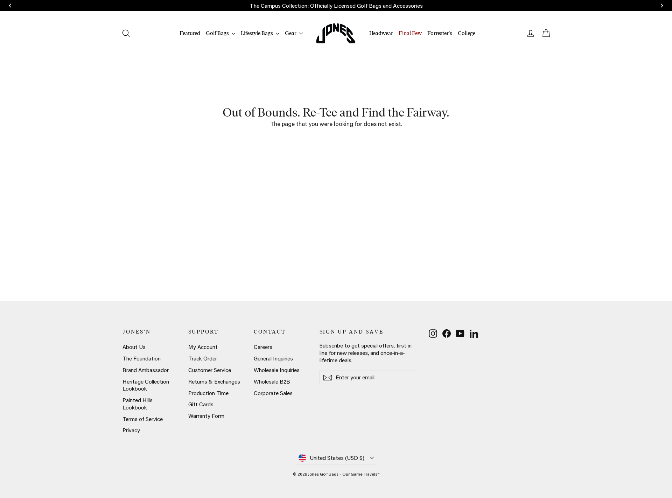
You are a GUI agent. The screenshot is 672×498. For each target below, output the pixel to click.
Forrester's (439, 33)
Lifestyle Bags (257, 33)
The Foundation (141, 358)
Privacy (131, 430)
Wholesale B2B (272, 381)
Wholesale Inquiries (277, 369)
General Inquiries (273, 358)
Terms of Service (142, 418)
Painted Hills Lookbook (137, 404)
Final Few (410, 33)
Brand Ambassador (145, 369)
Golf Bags (218, 33)
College (466, 33)
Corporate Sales (273, 393)
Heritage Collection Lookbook (145, 385)
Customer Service (209, 369)
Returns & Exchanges (214, 381)
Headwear (381, 33)
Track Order (202, 358)
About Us (134, 346)
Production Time (208, 393)
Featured (190, 33)
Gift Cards (201, 404)
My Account (203, 346)
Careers (263, 346)
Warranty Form (206, 415)
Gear (291, 33)
